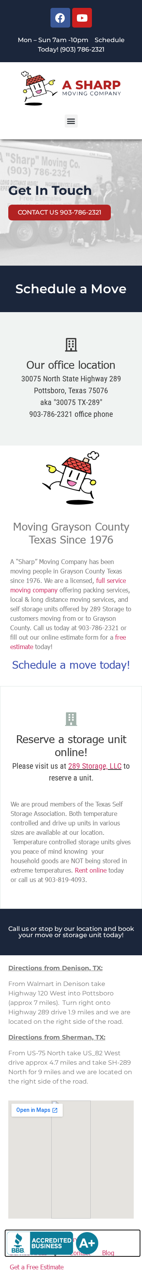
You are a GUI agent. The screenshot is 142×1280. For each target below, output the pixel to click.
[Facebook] (60, 18)
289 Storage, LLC (94, 766)
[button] (71, 121)
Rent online (90, 870)
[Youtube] (82, 18)
